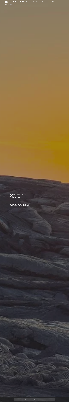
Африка (8, 4)
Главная (6, 4)
